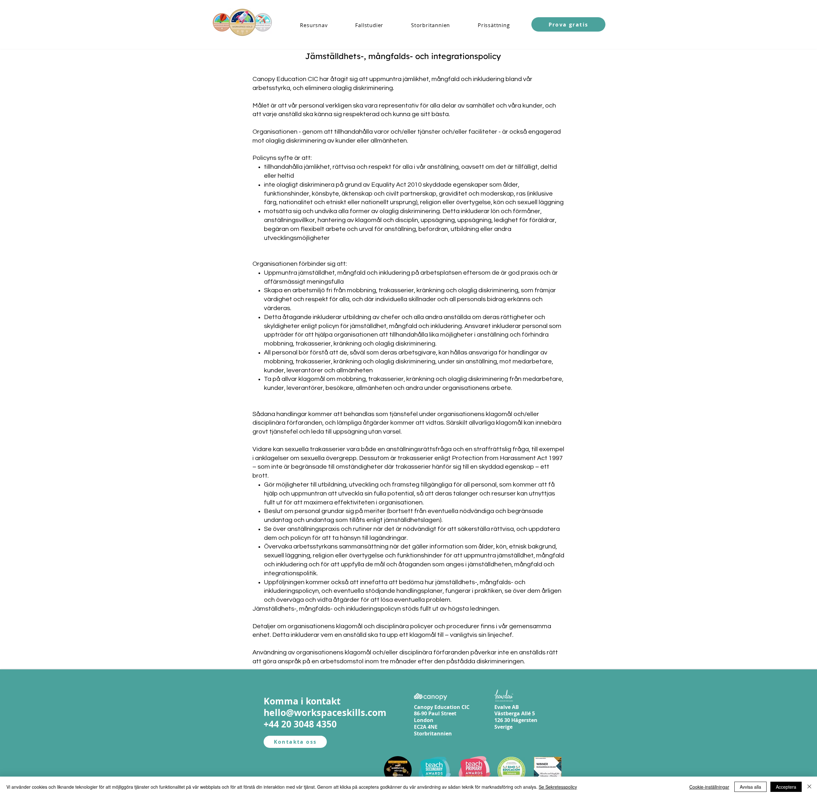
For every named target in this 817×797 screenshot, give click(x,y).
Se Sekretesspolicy (558, 787)
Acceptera (786, 787)
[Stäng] (809, 787)
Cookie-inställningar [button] (709, 787)
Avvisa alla (750, 787)
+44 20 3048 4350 (300, 724)
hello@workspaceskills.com (325, 712)
